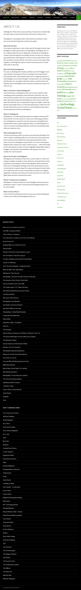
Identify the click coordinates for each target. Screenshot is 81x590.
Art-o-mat (6, 434)
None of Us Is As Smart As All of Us (14, 227)
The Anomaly (7, 329)
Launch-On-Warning (9, 262)
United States (64, 107)
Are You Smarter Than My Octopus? (14, 255)
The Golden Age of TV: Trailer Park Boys (15, 287)
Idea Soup (40, 17)
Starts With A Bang (9, 536)
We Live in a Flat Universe (11, 298)
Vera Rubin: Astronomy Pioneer (12, 305)
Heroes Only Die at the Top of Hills (13, 284)
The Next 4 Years (8, 386)
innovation (60, 76)
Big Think (6, 441)
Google (59, 73)
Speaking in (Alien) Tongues (11, 382)
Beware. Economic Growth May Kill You (15, 354)
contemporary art (67, 65)
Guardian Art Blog (8, 483)
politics (61, 92)
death (59, 70)
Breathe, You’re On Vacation (12, 347)
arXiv (4, 437)
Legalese (72, 17)
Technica (48, 17)
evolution (66, 71)
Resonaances (7, 526)
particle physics (70, 87)
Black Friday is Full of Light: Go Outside (15, 368)
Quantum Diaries (8, 522)
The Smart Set (7, 571)
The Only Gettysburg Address (12, 379)
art (61, 60)
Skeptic (5, 533)
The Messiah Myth (9, 294)
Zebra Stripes (7, 248)
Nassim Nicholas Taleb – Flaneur (13, 512)
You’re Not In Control (9, 358)
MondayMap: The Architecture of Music (15, 375)
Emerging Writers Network (11, 469)
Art (58, 122)
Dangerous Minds (8, 455)
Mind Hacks (6, 501)
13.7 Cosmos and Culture (11, 413)
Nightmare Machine (9, 365)
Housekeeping (61, 168)
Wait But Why (7, 575)
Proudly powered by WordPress (11, 587)
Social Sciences (61, 197)
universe (75, 108)
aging (58, 60)
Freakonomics (7, 473)
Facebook (72, 71)
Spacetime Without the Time (12, 308)
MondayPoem (71, 81)
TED (4, 543)
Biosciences (60, 133)
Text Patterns (7, 547)
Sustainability (61, 200)
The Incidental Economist (11, 564)
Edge (4, 462)
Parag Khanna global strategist (12, 515)
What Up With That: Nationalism (13, 269)
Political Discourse (62, 193)
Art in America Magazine (10, 430)
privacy (67, 92)
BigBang (24, 17)
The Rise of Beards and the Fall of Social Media (17, 259)
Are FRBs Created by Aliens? (12, 231)
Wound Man (6, 319)
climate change (68, 63)
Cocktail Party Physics (10, 448)
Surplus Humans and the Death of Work (15, 343)
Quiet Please (7, 393)
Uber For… (6, 326)
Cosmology (60, 151)
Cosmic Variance (8, 452)
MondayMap (62, 81)
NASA (63, 84)
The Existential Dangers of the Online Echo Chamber (19, 336)
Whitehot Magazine (9, 579)
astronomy (67, 61)
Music (59, 182)
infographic (70, 73)
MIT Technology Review (10, 504)
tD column (56, 17)
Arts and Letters (62, 126)
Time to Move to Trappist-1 (11, 234)
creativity (66, 68)
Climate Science (62, 144)
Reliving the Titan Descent (11, 273)
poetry (74, 89)
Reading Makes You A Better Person (14, 245)
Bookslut (5, 444)
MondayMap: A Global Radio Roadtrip (14, 312)
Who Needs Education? (10, 372)
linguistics (65, 79)
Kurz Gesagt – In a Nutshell (11, 487)
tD (58, 204)
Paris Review (7, 519)
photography (67, 89)
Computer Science (62, 147)
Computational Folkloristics (11, 315)
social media (65, 99)
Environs (32, 17)
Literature (60, 175)
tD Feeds (64, 17)
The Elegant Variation (9, 554)
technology (67, 104)
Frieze (5, 476)
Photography (61, 189)
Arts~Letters (15, 17)
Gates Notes (7, 480)
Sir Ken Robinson (8, 529)
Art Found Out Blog (9, 427)
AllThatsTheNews (8, 416)
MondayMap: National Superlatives (13, 351)
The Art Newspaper (9, 550)
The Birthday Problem (9, 340)
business (60, 63)
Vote (4, 400)
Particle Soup (61, 186)
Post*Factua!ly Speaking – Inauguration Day (16, 266)
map (70, 78)
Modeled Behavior (8, 508)
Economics (60, 158)
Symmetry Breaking (9, 540)
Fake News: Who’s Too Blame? (12, 322)
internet (68, 76)
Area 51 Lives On (8, 241)
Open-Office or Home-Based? (12, 389)
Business (60, 140)
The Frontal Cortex (9, 561)
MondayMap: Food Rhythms (11, 301)
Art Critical (6, 423)
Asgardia (5, 396)
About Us (6, 17)
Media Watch (61, 179)
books (72, 60)
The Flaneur (6, 557)
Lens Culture (7, 490)
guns (63, 73)
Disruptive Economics (9, 459)
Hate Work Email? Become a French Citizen (16, 291)
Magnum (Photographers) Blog (12, 497)
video (58, 110)
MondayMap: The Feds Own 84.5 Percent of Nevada (19, 276)
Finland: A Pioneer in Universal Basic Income (16, 252)
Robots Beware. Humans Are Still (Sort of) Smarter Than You (21, 333)
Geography (60, 165)
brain (75, 61)
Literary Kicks (7, 494)
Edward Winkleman (9, 466)
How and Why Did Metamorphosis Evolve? (16, 361)
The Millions (6, 568)
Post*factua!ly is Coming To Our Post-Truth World (18, 238)
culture (71, 68)
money (59, 84)
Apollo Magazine (8, 420)
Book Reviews (61, 137)
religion (69, 96)
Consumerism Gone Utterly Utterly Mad (15, 280)
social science (68, 101)
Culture (59, 154)
